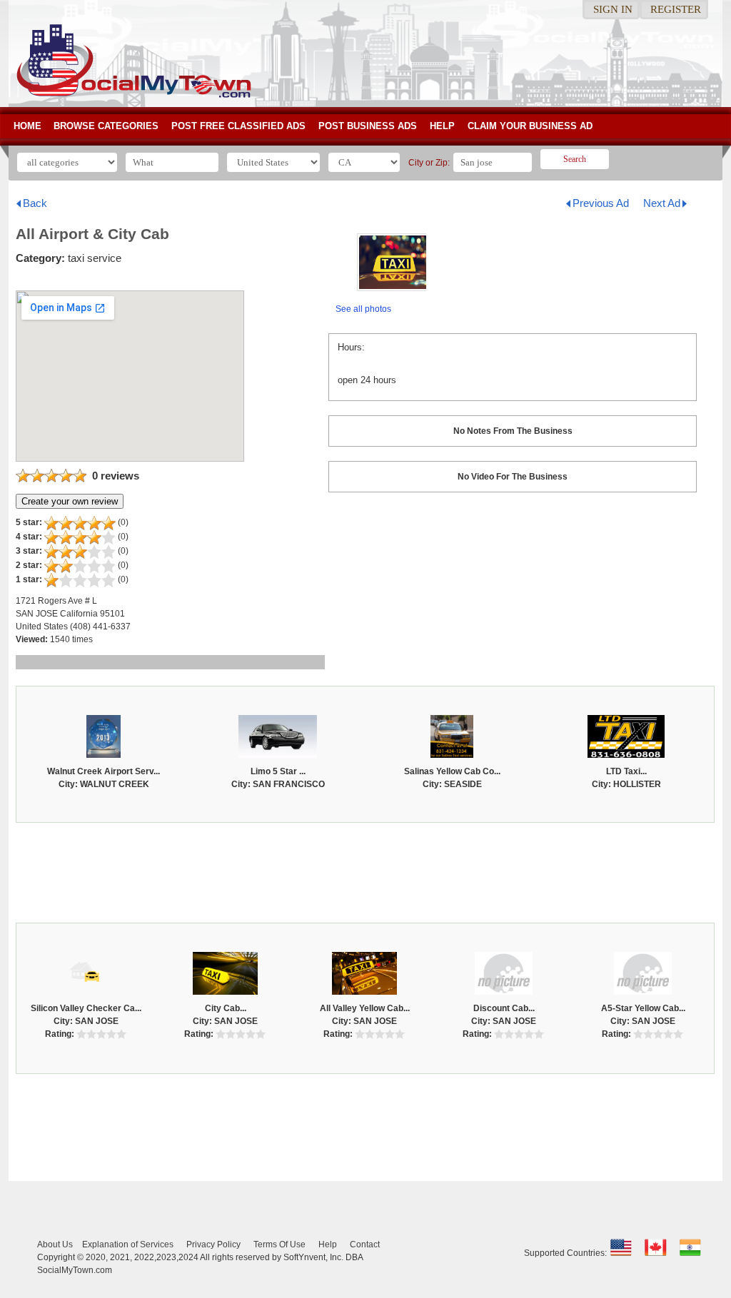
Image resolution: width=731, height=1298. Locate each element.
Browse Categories (106, 126)
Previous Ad (601, 203)
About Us (55, 1244)
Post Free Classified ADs (238, 126)
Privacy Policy (213, 1244)
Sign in (612, 9)
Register (675, 9)
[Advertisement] (365, 869)
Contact (365, 1244)
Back (35, 203)
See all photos (363, 309)
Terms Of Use (279, 1244)
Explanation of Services (127, 1244)
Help (442, 126)
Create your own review (69, 501)
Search (574, 159)
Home (27, 126)
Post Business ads (367, 126)
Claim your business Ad (530, 126)
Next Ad (661, 203)
